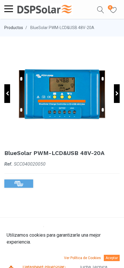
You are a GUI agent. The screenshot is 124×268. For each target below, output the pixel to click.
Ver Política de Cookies (82, 258)
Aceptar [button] (112, 258)
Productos (13, 27)
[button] (100, 9)
